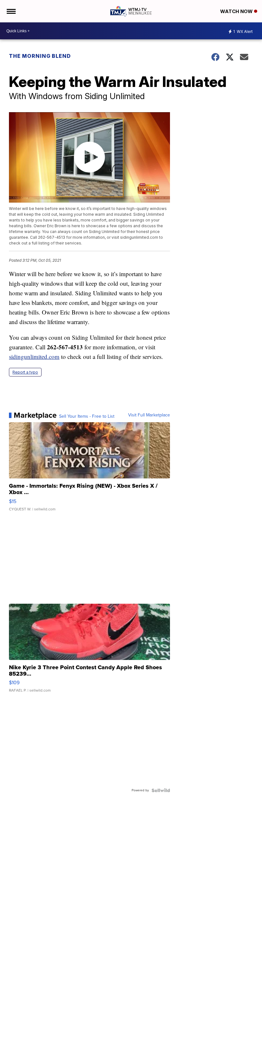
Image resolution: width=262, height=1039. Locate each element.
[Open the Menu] (11, 11)
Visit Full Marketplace (149, 415)
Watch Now (237, 11)
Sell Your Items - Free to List (86, 416)
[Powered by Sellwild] (160, 790)
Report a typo (25, 372)
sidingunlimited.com (34, 357)
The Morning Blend (40, 56)
